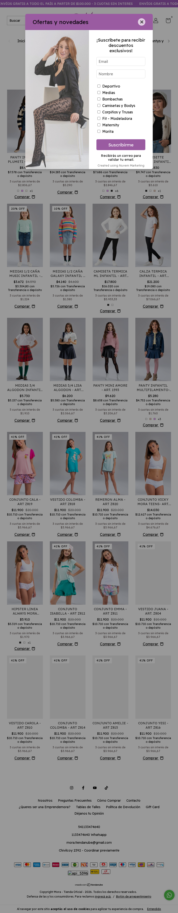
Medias (108, 92)
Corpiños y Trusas (117, 112)
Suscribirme (121, 145)
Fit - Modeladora (117, 118)
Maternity (110, 125)
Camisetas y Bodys (118, 105)
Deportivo (111, 86)
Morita (108, 131)
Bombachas (112, 99)
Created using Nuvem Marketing (121, 165)
